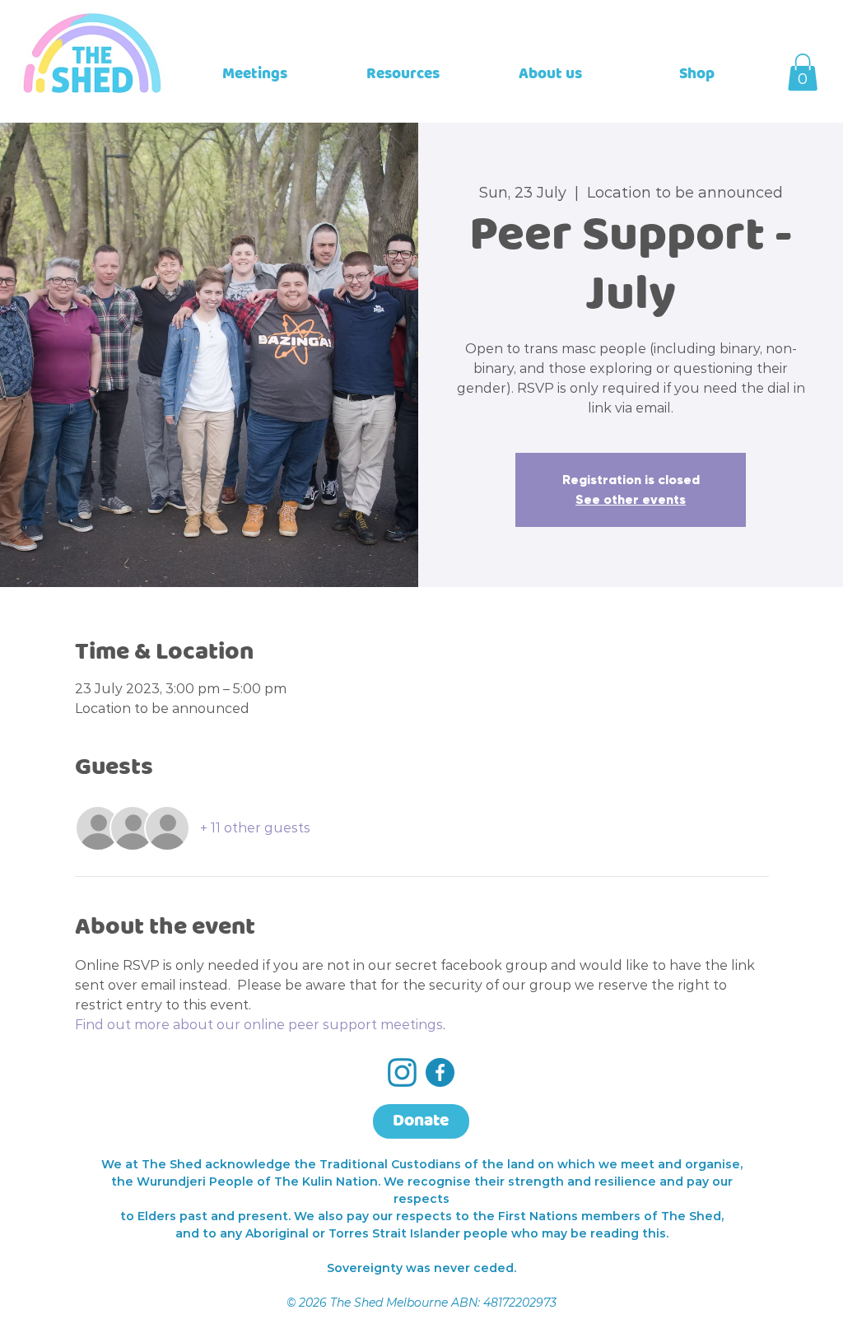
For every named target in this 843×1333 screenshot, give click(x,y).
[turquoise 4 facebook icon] (440, 1072)
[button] (802, 72)
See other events (630, 499)
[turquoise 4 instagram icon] (402, 1072)
